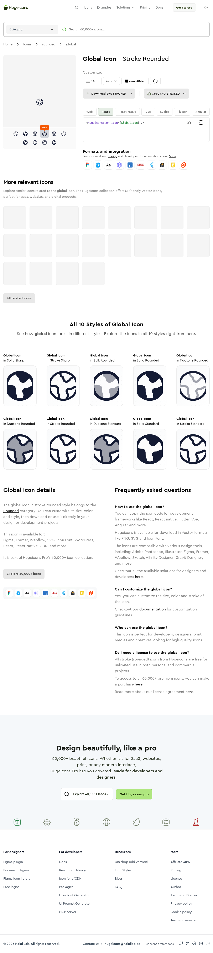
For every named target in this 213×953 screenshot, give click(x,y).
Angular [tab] (201, 112)
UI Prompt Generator (75, 903)
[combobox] (32, 29)
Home (7, 44)
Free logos (11, 886)
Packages (66, 886)
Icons (27, 44)
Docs (172, 156)
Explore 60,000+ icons (24, 573)
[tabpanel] (146, 129)
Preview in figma (16, 870)
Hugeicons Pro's (37, 557)
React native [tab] (127, 112)
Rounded (11, 511)
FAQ (118, 886)
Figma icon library (17, 878)
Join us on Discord (184, 895)
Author (176, 886)
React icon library (72, 870)
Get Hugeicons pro (134, 794)
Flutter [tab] (182, 112)
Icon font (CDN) (71, 878)
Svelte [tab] (164, 112)
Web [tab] (89, 112)
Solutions (123, 7)
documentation (152, 609)
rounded (48, 44)
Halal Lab (22, 943)
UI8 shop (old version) (131, 861)
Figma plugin (13, 861)
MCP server (67, 911)
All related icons (19, 298)
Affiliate (180, 861)
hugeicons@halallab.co (122, 943)
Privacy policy (181, 903)
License (176, 878)
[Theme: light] (206, 7)
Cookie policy (181, 911)
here (139, 576)
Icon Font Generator (74, 895)
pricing (112, 156)
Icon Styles (123, 870)
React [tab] (106, 112)
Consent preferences (160, 944)
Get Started (184, 7)
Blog (118, 878)
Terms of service (183, 920)
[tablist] (146, 112)
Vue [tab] (148, 112)
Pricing (176, 870)
